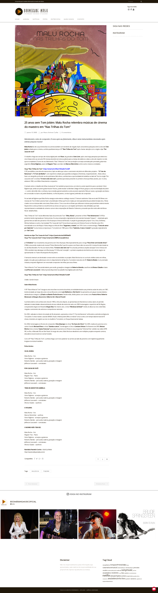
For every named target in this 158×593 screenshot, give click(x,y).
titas (122, 573)
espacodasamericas (108, 581)
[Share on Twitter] (37, 458)
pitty (128, 565)
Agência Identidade (92, 590)
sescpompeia (115, 576)
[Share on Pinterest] (42, 458)
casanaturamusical (110, 567)
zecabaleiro (107, 573)
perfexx (134, 570)
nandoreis (133, 579)
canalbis (105, 570)
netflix (106, 575)
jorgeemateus (130, 576)
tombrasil (118, 570)
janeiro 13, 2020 (31, 132)
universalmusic (121, 567)
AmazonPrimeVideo (118, 564)
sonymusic (127, 570)
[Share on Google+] (40, 458)
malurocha (35, 471)
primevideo (136, 567)
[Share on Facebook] (34, 458)
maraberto (105, 579)
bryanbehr (127, 579)
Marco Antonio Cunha (50, 132)
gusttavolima (136, 576)
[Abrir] (19, 528)
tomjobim (46, 471)
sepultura (126, 573)
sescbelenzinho (114, 578)
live (123, 578)
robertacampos (129, 567)
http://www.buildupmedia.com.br (34, 452)
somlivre (123, 576)
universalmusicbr (112, 570)
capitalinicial (139, 579)
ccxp (120, 573)
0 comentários (66, 132)
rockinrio (114, 573)
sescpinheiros (106, 565)
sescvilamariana (132, 573)
